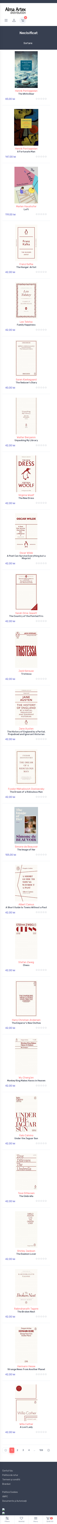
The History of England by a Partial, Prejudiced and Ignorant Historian (26, 733)
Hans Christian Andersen (26, 1020)
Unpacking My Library (26, 440)
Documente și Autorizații (14, 1501)
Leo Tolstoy (26, 321)
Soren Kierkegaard (26, 379)
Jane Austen (26, 728)
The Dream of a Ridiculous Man (26, 792)
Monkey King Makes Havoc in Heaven (26, 1080)
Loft (26, 209)
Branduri (6, 1484)
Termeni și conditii (11, 1479)
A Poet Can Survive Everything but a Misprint (26, 557)
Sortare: (26, 43)
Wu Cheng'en (26, 1077)
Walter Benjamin (26, 437)
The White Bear (26, 94)
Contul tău (7, 1470)
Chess (26, 965)
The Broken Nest (26, 1311)
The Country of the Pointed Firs (26, 616)
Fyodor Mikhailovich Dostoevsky (26, 788)
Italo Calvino (26, 1135)
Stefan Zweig (26, 962)
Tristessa (26, 674)
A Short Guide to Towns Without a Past (26, 907)
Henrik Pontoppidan (26, 90)
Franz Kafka (26, 264)
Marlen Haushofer (26, 206)
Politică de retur (10, 1475)
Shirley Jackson (26, 1250)
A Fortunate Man (26, 151)
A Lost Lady (26, 1427)
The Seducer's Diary (26, 382)
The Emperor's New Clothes (26, 1023)
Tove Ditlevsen (26, 1193)
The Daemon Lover (26, 1254)
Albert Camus (26, 904)
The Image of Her (26, 849)
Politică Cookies (10, 1492)
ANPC (5, 1496)
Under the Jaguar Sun (26, 1138)
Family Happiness (26, 325)
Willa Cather (26, 1424)
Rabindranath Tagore (26, 1308)
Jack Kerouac (26, 670)
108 (41, 1450)
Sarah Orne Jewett (26, 613)
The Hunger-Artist (26, 267)
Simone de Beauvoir (26, 846)
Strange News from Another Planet (26, 1369)
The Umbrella (26, 1196)
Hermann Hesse (26, 1366)
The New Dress (26, 498)
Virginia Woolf (26, 495)
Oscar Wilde (26, 552)
